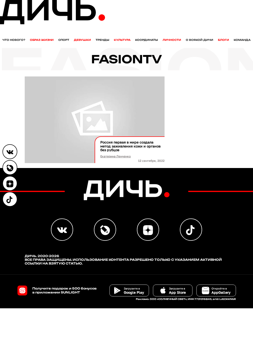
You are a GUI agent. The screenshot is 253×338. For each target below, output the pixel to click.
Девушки (82, 40)
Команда (242, 40)
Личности (172, 40)
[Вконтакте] (9, 151)
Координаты (146, 40)
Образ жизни (42, 40)
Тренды (102, 40)
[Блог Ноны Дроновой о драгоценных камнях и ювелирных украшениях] (9, 167)
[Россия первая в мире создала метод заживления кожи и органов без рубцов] (95, 119)
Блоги (223, 40)
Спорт (63, 40)
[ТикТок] (9, 199)
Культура (122, 40)
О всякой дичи (199, 40)
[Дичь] (52, 23)
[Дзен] (9, 183)
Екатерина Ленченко (115, 156)
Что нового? (13, 40)
